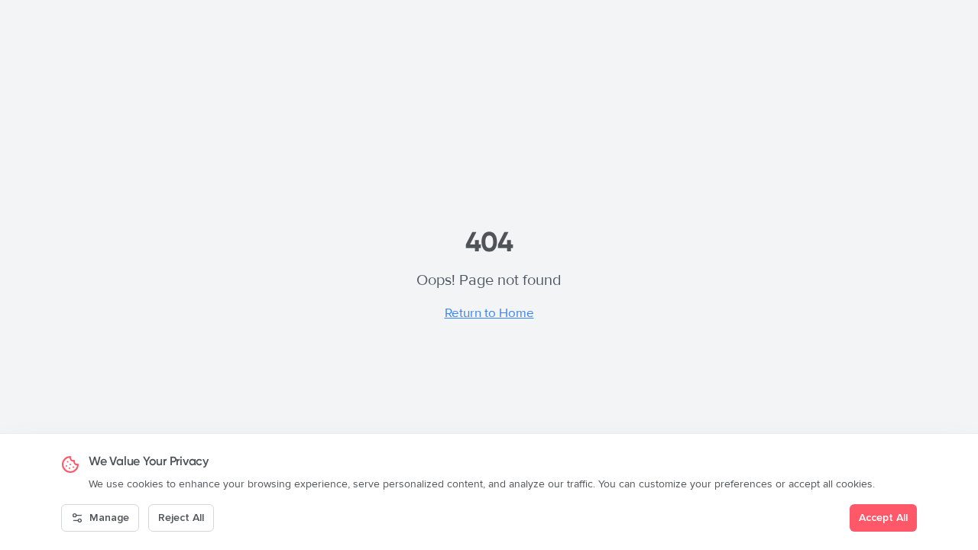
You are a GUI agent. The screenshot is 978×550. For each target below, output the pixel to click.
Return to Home (489, 313)
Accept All (883, 517)
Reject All (181, 517)
